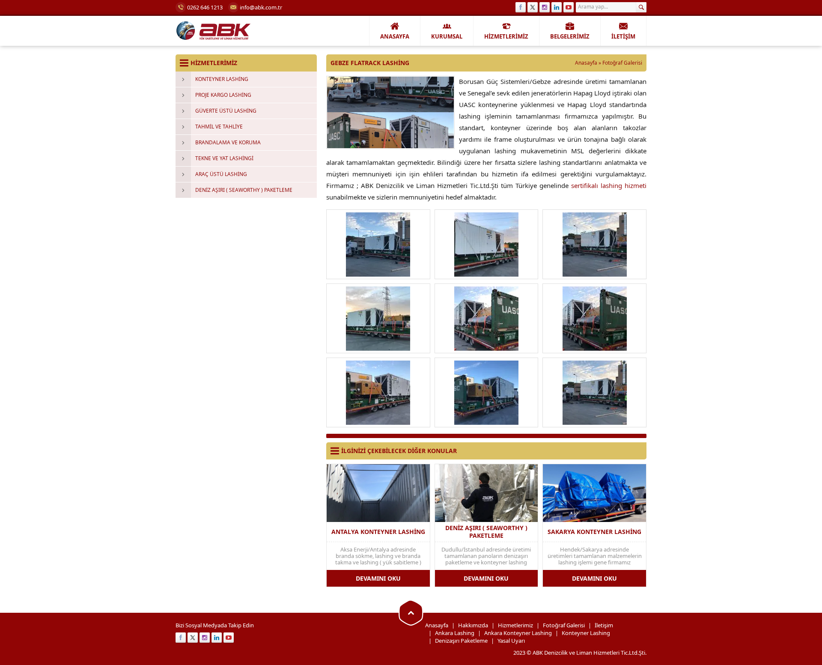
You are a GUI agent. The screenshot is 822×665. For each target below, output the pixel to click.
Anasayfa (586, 62)
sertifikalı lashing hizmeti (608, 185)
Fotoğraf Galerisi (622, 62)
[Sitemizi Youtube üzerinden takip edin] (568, 7)
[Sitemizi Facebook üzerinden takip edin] (520, 7)
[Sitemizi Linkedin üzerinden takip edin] (556, 7)
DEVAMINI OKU (378, 578)
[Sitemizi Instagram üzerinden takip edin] (544, 7)
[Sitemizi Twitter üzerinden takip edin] (532, 7)
